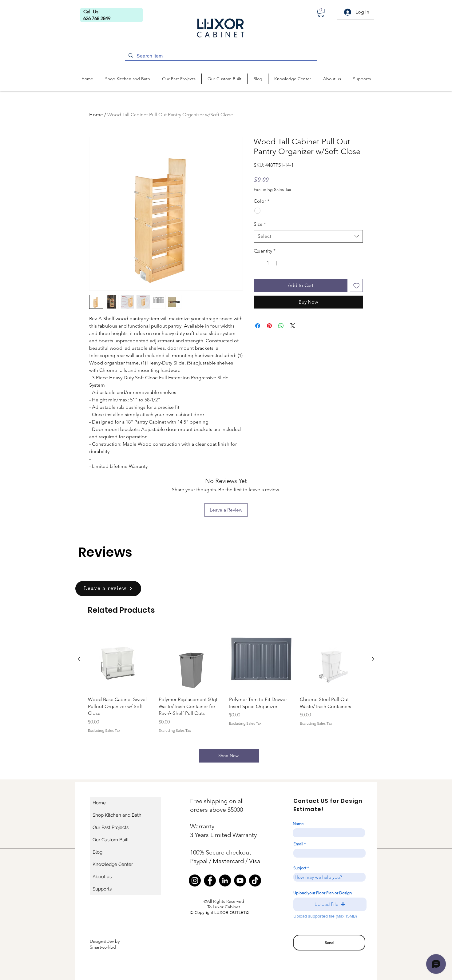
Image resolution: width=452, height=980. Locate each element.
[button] (320, 12)
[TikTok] (255, 880)
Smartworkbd (103, 947)
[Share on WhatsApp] (281, 325)
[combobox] (308, 236)
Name (298, 824)
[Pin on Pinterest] (269, 325)
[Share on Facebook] (257, 325)
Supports (102, 889)
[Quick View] (120, 659)
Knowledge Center (113, 864)
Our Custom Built (111, 840)
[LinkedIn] (225, 880)
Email (298, 844)
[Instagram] (195, 880)
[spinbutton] (267, 263)
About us (102, 876)
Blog (97, 852)
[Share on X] (292, 325)
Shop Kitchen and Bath (117, 815)
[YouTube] (240, 880)
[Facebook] (210, 880)
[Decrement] (259, 263)
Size (260, 224)
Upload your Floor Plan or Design (322, 893)
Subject (299, 868)
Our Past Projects (111, 827)
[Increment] (276, 263)
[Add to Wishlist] (356, 285)
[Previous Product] (79, 659)
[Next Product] (373, 659)
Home (96, 115)
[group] (226, 680)
